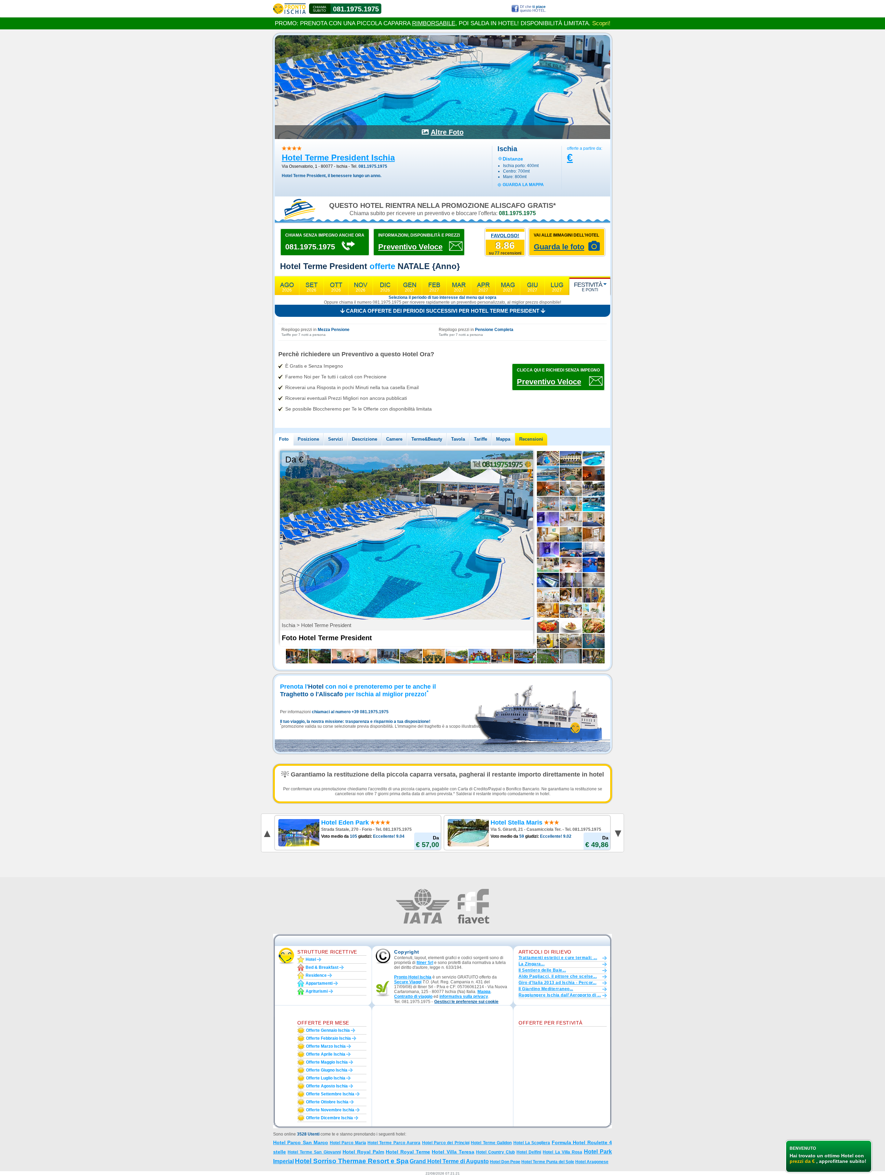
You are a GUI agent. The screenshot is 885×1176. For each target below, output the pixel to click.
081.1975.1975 (356, 9)
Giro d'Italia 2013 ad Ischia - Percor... (557, 982)
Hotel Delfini (528, 1152)
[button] (466, 1002)
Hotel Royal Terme (408, 1152)
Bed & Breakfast (322, 967)
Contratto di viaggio (413, 996)
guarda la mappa (523, 184)
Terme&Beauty (426, 439)
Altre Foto (447, 132)
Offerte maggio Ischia (327, 1062)
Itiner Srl (425, 962)
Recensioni (531, 439)
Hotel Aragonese (591, 1161)
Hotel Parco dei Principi (445, 1142)
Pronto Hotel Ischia (412, 977)
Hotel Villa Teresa (453, 1152)
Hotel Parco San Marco (300, 1142)
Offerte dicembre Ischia (329, 1117)
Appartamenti (319, 983)
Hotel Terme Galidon (491, 1142)
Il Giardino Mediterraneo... (546, 988)
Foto (284, 439)
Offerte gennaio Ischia (328, 1030)
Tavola (458, 439)
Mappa (503, 439)
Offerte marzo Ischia (326, 1046)
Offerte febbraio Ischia (328, 1038)
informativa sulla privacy (463, 996)
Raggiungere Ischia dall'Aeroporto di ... (560, 995)
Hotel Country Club (495, 1152)
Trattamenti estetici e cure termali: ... (558, 957)
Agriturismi (317, 991)
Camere (394, 439)
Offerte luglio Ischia (325, 1078)
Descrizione (364, 439)
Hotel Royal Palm (363, 1152)
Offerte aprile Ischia (325, 1054)
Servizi (335, 439)
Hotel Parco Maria (348, 1142)
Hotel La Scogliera (531, 1142)
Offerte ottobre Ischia (327, 1102)
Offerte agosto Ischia (327, 1086)
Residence (316, 975)
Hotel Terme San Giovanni (314, 1152)
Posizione (308, 439)
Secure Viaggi (407, 982)
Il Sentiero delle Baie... (542, 970)
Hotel (311, 959)
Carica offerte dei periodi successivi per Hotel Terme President (443, 311)
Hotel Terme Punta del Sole (547, 1161)
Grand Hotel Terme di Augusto (449, 1161)
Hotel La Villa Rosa (562, 1152)
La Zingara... (531, 964)
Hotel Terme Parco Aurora (393, 1142)
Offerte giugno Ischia (326, 1070)
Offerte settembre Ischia (330, 1094)
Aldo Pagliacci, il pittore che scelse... (558, 976)
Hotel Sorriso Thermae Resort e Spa (352, 1161)
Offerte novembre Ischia (330, 1110)
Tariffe (480, 439)
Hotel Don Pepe (505, 1161)
